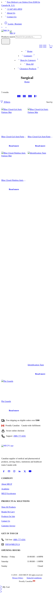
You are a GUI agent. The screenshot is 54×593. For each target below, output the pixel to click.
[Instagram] (14, 471)
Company (28, 56)
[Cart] (51, 47)
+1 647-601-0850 (14, 9)
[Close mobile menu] (1, 592)
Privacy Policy (17, 578)
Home (29, 51)
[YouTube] (30, 471)
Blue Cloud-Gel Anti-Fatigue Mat (13, 136)
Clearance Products (28, 69)
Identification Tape (36, 365)
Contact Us (11, 17)
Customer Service (8, 526)
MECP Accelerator (8, 493)
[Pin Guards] (13, 389)
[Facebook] (3, 471)
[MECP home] (10, 450)
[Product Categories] (41, 47)
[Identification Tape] (40, 256)
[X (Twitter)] (24, 471)
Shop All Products (8, 507)
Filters (6, 102)
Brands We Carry (8, 512)
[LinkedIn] (19, 471)
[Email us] (9, 471)
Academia (5, 489)
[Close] (1, 587)
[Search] (5, 41)
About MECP (6, 484)
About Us (11, 13)
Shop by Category (28, 60)
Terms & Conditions (34, 578)
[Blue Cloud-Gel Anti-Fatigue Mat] (13, 120)
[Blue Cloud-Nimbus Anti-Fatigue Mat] (13, 164)
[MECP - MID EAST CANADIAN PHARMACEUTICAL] (8, 32)
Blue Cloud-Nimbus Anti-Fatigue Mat (13, 180)
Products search (8, 37)
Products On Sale (8, 516)
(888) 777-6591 (19, 436)
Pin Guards (6, 401)
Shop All (30, 64)
